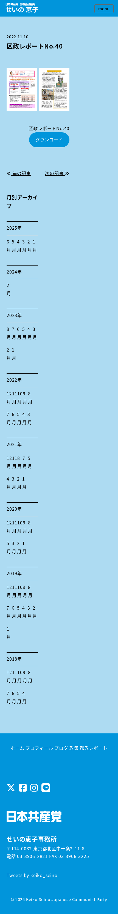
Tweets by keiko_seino (32, 875)
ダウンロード (49, 139)
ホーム (17, 747)
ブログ (61, 747)
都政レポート (94, 747)
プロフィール (39, 747)
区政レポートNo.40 (49, 128)
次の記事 (55, 173)
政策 (74, 747)
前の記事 (21, 173)
